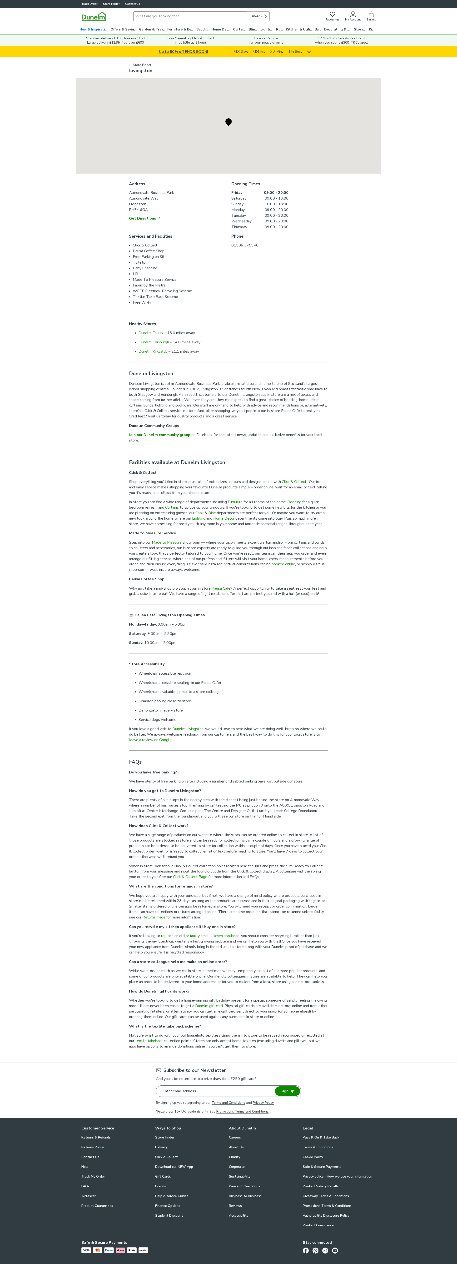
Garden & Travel (152, 29)
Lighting (267, 29)
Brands (160, 1186)
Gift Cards (163, 1176)
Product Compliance (318, 1225)
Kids (372, 29)
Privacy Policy (263, 1102)
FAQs (85, 1186)
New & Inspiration (94, 29)
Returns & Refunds (96, 1137)
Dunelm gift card (209, 1005)
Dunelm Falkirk (151, 333)
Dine (212, 513)
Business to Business (245, 1196)
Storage (360, 29)
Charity (234, 1157)
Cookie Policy (313, 1157)
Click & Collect (294, 481)
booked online (283, 564)
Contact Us (132, 4)
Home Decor (221, 29)
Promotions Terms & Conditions (327, 1206)
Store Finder (111, 4)
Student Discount (169, 1215)
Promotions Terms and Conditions (242, 1111)
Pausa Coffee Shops (244, 1186)
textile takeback (149, 1040)
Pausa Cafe (221, 588)
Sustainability (239, 1176)
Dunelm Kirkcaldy (153, 351)
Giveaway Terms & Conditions (326, 1196)
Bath (319, 29)
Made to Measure (167, 542)
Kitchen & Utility (299, 29)
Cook (199, 513)
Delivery (161, 1147)
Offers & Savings (124, 29)
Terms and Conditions (228, 1102)
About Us (236, 1147)
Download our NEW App (174, 1166)
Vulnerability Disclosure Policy (326, 1215)
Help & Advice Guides (171, 1196)
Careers (235, 1137)
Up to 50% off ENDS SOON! (183, 51)
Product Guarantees (97, 1206)
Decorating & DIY (338, 29)
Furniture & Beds (181, 29)
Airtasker (88, 1196)
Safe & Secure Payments (322, 1166)
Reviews (235, 1206)
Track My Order (93, 1176)
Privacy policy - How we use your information (337, 1176)
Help (85, 1166)
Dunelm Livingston (188, 729)
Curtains (240, 29)
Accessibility (238, 1215)
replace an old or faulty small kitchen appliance (200, 935)
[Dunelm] (94, 16)
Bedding (203, 29)
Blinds (254, 29)
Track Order (89, 4)
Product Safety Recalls (321, 1186)
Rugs (280, 29)
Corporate (237, 1166)
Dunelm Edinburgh (154, 342)
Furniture (235, 502)
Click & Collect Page (190, 876)
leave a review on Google (150, 739)
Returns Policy (92, 1147)
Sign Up (287, 1091)
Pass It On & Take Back (321, 1137)
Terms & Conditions (318, 1147)
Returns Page (153, 917)
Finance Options (167, 1206)
